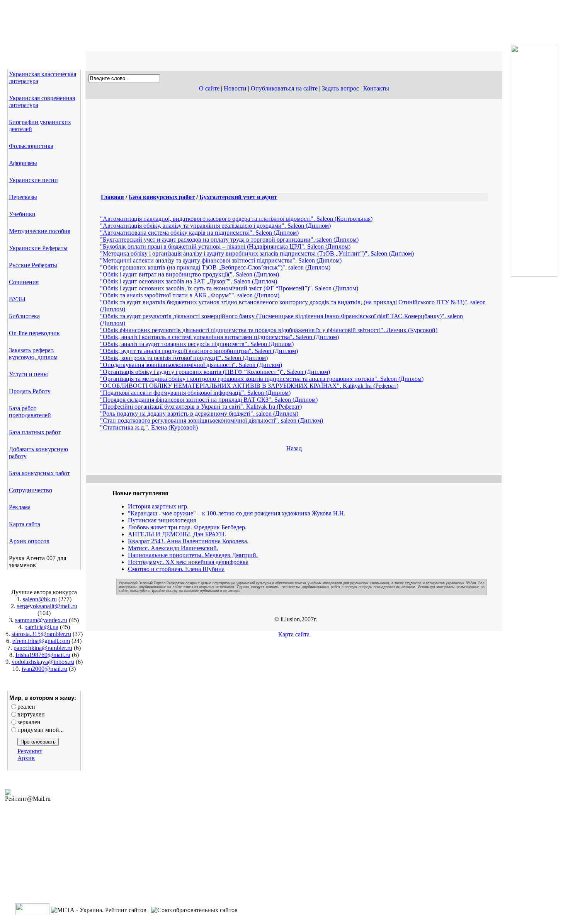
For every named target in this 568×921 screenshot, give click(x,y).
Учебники (22, 214)
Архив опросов (29, 541)
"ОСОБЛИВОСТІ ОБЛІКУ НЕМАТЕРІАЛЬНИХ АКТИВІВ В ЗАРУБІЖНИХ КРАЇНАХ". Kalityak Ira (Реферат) (249, 385)
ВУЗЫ (17, 299)
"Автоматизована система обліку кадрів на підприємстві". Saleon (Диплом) (199, 232)
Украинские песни (33, 180)
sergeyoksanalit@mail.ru (47, 606)
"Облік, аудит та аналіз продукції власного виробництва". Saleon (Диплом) (199, 351)
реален (26, 706)
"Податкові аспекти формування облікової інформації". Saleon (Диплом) (195, 392)
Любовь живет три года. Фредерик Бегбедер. (187, 527)
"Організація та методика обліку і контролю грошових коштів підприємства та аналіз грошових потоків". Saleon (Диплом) (261, 378)
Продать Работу (30, 391)
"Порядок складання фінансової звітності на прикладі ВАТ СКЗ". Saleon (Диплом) (209, 399)
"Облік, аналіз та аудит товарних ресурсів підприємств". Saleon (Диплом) (197, 344)
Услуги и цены (28, 374)
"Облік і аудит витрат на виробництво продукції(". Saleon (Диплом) (189, 274)
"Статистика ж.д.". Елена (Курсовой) (149, 427)
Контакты (376, 88)
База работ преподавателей (30, 411)
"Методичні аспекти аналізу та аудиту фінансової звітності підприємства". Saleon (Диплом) (221, 260)
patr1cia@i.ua (41, 627)
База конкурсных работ (39, 473)
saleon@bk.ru (40, 599)
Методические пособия (39, 231)
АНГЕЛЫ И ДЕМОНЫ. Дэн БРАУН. (177, 534)
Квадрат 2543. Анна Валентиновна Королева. (188, 541)
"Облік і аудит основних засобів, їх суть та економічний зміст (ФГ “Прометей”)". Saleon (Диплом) (229, 288)
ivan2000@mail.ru (44, 668)
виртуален (31, 714)
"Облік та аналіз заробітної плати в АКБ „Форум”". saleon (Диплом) (189, 295)
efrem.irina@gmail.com (41, 641)
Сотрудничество (30, 490)
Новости (235, 88)
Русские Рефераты (33, 265)
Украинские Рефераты (38, 248)
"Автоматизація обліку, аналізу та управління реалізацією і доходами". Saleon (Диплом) (215, 225)
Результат (29, 751)
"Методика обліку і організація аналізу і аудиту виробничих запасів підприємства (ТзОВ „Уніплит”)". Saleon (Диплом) (257, 253)
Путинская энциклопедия (162, 520)
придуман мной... (40, 730)
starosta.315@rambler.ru (41, 634)
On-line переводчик (34, 333)
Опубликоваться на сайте (284, 88)
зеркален (29, 722)
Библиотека (24, 316)
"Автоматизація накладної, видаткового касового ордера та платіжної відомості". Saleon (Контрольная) (236, 218)
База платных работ (35, 432)
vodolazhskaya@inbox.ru (43, 661)
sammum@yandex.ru (41, 620)
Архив (26, 758)
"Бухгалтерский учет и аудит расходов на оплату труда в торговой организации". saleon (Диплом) (229, 239)
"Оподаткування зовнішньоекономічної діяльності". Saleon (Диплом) (191, 365)
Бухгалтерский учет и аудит (238, 197)
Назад (294, 448)
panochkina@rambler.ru (43, 648)
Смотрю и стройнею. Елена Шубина (176, 569)
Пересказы (23, 197)
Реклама (20, 507)
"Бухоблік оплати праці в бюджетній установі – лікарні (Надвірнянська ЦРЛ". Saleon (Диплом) (225, 246)
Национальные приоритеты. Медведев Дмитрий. (193, 555)
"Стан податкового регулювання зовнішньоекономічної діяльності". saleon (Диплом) (211, 420)
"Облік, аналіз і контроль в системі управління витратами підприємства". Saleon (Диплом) (219, 337)
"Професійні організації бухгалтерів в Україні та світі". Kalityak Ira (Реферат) (201, 406)
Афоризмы (23, 163)
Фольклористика (31, 146)
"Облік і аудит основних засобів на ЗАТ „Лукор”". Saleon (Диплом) (188, 281)
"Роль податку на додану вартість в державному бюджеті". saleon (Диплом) (199, 413)
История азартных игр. (158, 506)
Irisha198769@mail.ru (42, 655)
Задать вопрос (340, 88)
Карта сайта (24, 524)
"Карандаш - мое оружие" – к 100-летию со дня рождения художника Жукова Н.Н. (236, 513)
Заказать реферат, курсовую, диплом (33, 353)
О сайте (209, 88)
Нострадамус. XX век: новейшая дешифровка (188, 562)
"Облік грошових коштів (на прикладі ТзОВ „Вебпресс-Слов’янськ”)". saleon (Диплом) (215, 267)
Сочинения (24, 282)
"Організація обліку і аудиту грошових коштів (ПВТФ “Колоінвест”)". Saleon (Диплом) (215, 371)
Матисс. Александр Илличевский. (173, 548)
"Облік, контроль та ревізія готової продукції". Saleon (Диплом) (184, 358)
